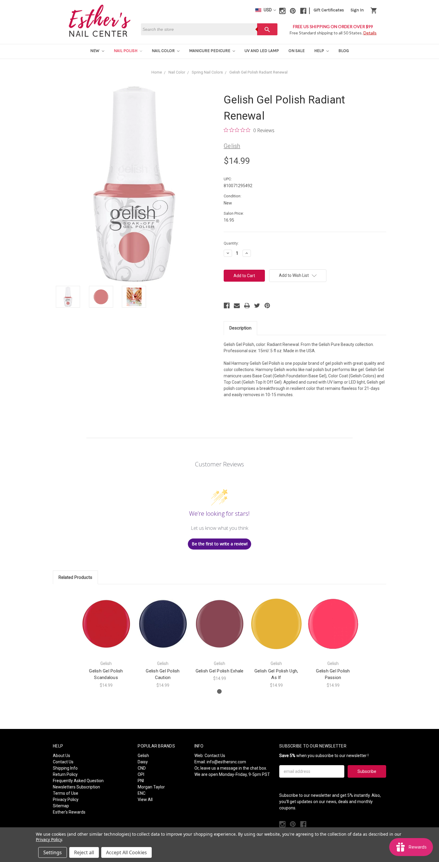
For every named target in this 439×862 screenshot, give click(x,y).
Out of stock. (106, 629)
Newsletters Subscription (76, 787)
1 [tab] (219, 691)
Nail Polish (126, 50)
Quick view (106, 618)
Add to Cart (163, 629)
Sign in (357, 10)
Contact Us (63, 761)
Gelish (143, 755)
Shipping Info (65, 768)
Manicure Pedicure (210, 50)
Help (319, 50)
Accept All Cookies (126, 852)
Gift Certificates (329, 10)
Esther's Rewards (69, 812)
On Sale (296, 50)
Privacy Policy (66, 799)
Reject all (84, 852)
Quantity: (231, 243)
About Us (61, 755)
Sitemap (61, 805)
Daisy (143, 761)
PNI (141, 780)
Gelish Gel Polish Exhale (220, 671)
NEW (95, 50)
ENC (141, 793)
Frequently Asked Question (78, 780)
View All (145, 799)
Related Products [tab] (75, 577)
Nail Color (164, 50)
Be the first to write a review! (220, 544)
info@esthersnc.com (226, 761)
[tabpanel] (106, 640)
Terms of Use (65, 793)
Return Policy (65, 774)
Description (240, 328)
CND (142, 768)
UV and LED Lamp (262, 50)
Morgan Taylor (151, 787)
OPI (141, 774)
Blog (343, 50)
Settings (52, 852)
